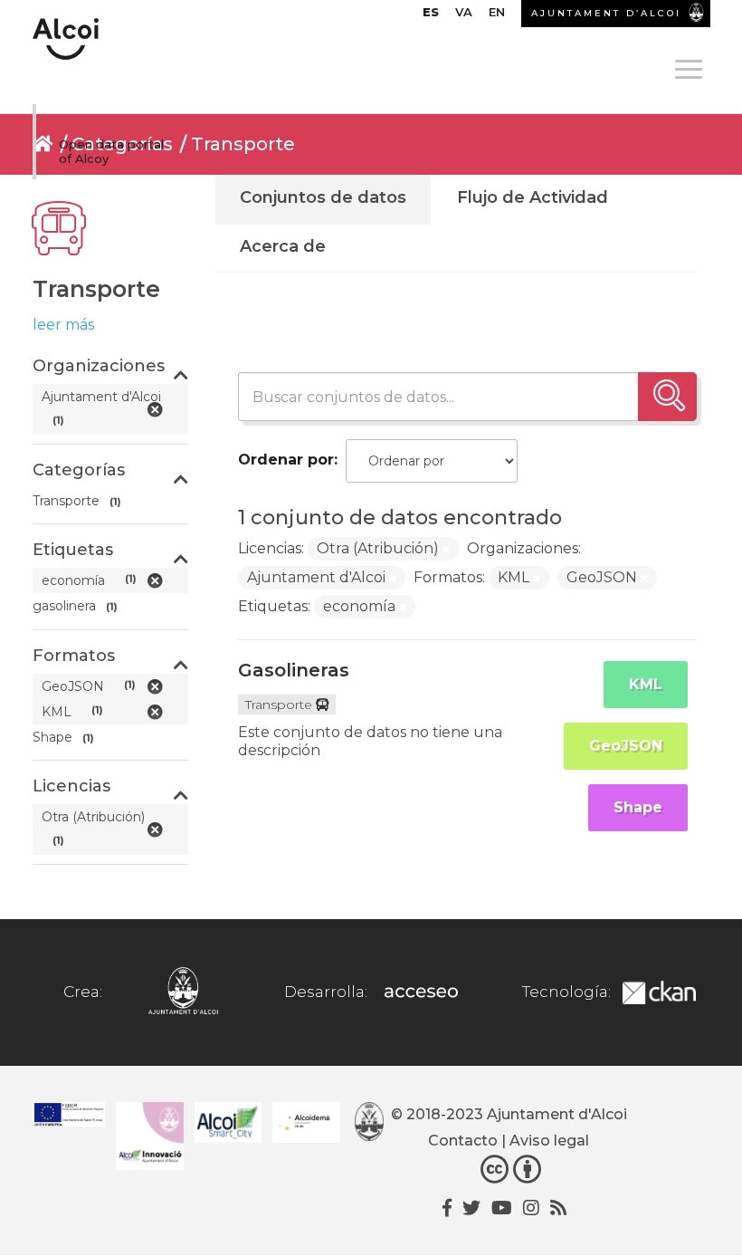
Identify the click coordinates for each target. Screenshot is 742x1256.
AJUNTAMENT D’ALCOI (606, 13)
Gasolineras (293, 670)
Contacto (463, 1140)
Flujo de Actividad (532, 197)
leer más (63, 324)
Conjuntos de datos (323, 197)
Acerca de (283, 246)
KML (645, 684)
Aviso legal (549, 1140)
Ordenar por (286, 459)
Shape (638, 807)
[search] (667, 396)
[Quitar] (446, 549)
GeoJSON (625, 745)
